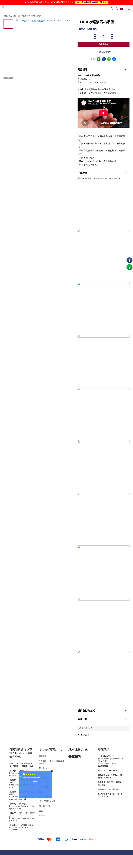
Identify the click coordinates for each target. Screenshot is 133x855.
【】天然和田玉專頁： (22, 825)
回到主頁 (42, 756)
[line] (99, 59)
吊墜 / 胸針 (16, 16)
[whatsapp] (109, 59)
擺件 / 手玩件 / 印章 (47, 801)
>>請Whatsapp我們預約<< (110, 789)
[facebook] (104, 59)
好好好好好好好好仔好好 (31, 777)
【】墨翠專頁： (18, 804)
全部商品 (7, 16)
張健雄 (35, 781)
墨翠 (41, 811)
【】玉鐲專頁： (18, 771)
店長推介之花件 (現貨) (32, 16)
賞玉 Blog (43, 768)
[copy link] (114, 59)
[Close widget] (52, 770)
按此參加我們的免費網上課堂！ (92, 2)
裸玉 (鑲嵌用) (44, 806)
